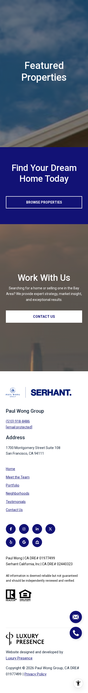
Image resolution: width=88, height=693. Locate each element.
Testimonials (16, 502)
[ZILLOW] (37, 542)
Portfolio (12, 485)
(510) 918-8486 (18, 421)
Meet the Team (18, 477)
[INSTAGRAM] (24, 529)
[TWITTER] (50, 529)
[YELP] (11, 542)
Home (10, 469)
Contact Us (14, 510)
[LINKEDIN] (37, 529)
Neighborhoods (17, 493)
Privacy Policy (35, 674)
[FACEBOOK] (11, 529)
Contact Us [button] (44, 317)
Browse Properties (44, 202)
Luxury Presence (19, 658)
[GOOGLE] (24, 542)
